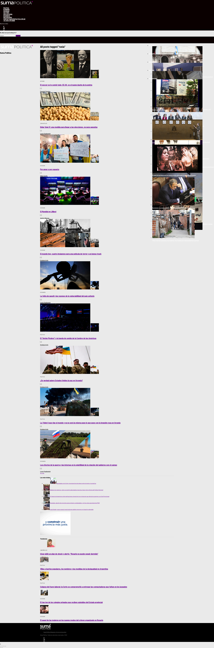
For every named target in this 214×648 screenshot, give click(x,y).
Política (151, 45)
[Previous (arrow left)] (0, 647)
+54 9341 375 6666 (9, 21)
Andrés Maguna (44, 218)
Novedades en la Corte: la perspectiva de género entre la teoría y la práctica (76, 483)
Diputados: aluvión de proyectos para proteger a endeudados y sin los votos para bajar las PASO (75, 503)
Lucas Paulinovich (45, 134)
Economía (152, 53)
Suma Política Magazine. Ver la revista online (54, 632)
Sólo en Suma (153, 78)
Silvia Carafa (43, 176)
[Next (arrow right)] (2, 647)
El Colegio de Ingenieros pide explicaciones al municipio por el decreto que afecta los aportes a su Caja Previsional (79, 496)
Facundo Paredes (45, 91)
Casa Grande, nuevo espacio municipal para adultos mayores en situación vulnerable (71, 509)
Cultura (151, 70)
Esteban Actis (44, 260)
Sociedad (152, 62)
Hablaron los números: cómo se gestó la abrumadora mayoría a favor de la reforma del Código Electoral (76, 490)
